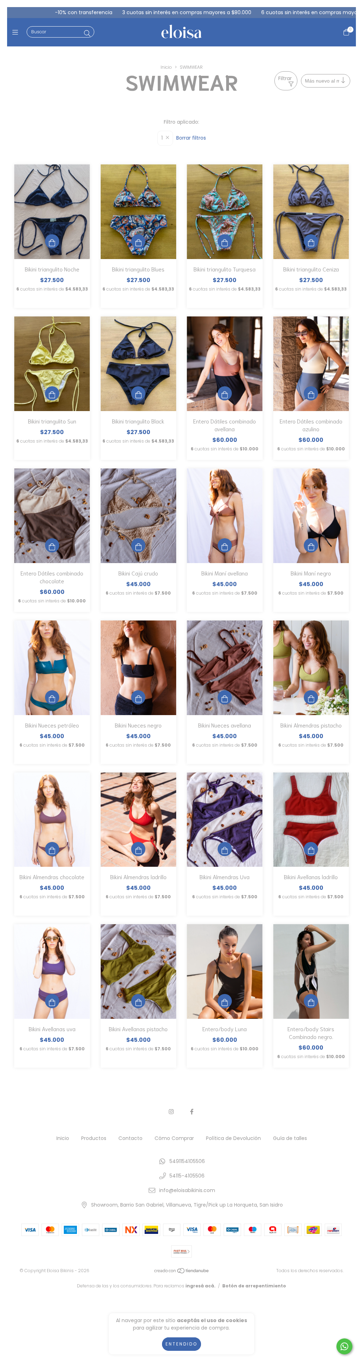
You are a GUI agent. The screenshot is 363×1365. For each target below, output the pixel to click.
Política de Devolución (233, 1138)
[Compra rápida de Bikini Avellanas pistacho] (138, 1001)
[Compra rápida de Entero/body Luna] (225, 1001)
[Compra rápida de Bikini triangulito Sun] (52, 393)
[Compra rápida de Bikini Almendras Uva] (225, 849)
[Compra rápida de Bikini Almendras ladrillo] (138, 849)
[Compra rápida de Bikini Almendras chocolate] (52, 849)
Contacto (130, 1138)
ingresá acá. (200, 1286)
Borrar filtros (191, 137)
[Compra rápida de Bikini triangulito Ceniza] (311, 241)
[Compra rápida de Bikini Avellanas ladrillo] (311, 849)
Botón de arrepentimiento (254, 1286)
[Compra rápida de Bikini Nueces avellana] (225, 697)
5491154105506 (187, 1161)
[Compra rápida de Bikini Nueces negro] (138, 697)
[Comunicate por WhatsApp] (344, 1346)
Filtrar (285, 78)
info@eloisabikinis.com (187, 1190)
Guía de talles (290, 1138)
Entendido (181, 1344)
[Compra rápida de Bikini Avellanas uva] (52, 1001)
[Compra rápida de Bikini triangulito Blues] (138, 241)
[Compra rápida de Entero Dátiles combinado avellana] (225, 393)
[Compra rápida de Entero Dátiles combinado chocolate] (52, 545)
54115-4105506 (187, 1175)
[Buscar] (87, 33)
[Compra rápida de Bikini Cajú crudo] (138, 545)
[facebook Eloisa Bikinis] (191, 1112)
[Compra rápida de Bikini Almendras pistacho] (311, 697)
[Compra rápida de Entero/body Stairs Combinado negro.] (311, 1001)
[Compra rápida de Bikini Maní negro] (311, 545)
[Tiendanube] (181, 1272)
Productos (93, 1138)
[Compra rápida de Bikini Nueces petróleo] (52, 697)
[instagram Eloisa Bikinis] (171, 1112)
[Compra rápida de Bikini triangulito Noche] (52, 241)
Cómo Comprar (174, 1138)
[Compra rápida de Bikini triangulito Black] (138, 393)
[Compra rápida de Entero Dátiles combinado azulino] (311, 393)
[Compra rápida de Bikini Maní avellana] (225, 545)
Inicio (166, 67)
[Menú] (17, 32)
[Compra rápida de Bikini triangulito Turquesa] (225, 241)
